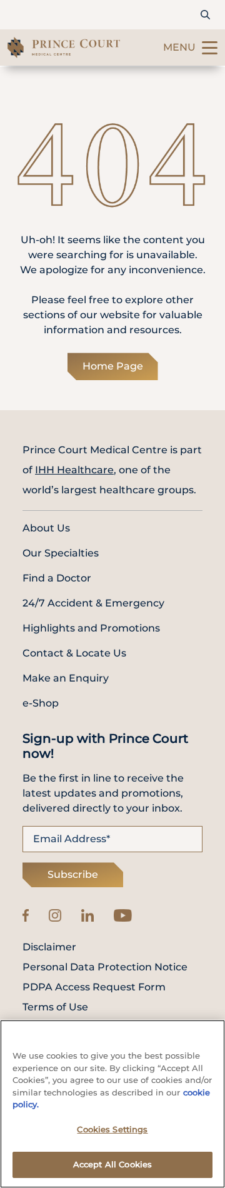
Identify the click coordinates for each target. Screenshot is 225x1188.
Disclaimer (49, 947)
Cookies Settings (112, 1129)
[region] (112, 1104)
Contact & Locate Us (74, 653)
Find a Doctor (56, 578)
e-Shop (40, 703)
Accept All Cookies (112, 1164)
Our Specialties (60, 553)
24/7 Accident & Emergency (93, 603)
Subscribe (73, 874)
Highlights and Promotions (91, 628)
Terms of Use (55, 1007)
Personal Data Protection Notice (105, 967)
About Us (46, 528)
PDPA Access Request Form (94, 987)
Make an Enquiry (65, 678)
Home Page (112, 366)
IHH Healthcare (74, 470)
